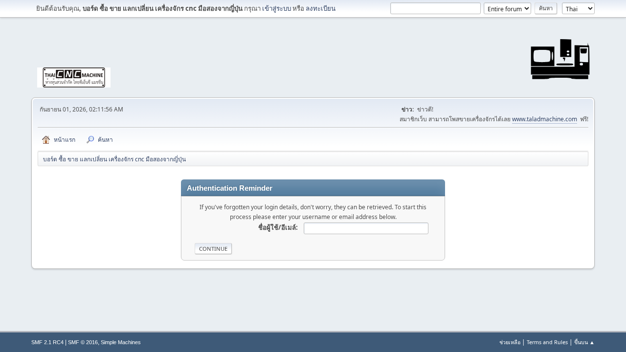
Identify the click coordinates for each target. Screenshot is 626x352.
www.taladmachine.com (544, 119)
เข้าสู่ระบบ (276, 8)
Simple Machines (121, 342)
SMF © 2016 (83, 342)
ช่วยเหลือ (509, 342)
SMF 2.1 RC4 (47, 342)
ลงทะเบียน (320, 8)
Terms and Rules (547, 342)
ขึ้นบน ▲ (584, 342)
